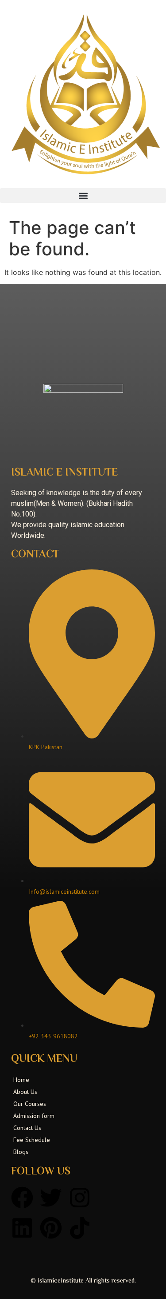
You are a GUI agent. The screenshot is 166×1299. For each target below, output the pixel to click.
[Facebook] (22, 1197)
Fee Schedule (31, 1140)
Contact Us (27, 1128)
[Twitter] (51, 1197)
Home (21, 1080)
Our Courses (29, 1104)
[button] (83, 195)
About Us (25, 1092)
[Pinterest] (51, 1228)
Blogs (20, 1152)
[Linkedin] (22, 1228)
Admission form (33, 1116)
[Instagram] (80, 1197)
